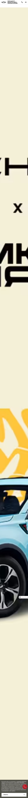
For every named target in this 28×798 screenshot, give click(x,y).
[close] (27, 597)
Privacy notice (24, 597)
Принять (5, 794)
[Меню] (26, 2)
